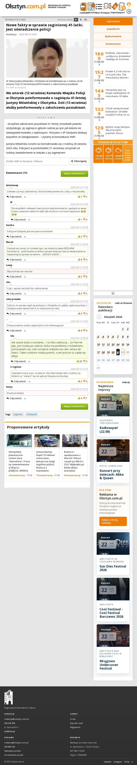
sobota (99, 157)
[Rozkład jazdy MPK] (82, 8)
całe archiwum (123, 303)
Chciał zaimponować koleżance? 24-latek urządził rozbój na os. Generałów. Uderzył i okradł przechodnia (118, 114)
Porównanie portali (13, 755)
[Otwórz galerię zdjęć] (47, 58)
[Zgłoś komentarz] (25, 197)
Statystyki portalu (12, 750)
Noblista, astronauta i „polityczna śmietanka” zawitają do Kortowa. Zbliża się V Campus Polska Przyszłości (118, 59)
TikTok (127, 762)
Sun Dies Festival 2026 (113, 568)
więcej (126, 382)
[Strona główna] (38, 7)
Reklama (9, 737)
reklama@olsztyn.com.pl (16, 742)
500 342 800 (9, 723)
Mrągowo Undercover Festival (109, 664)
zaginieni (17, 414)
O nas (72, 719)
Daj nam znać (76, 723)
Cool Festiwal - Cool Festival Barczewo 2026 (111, 613)
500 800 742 (9, 746)
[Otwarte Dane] (106, 8)
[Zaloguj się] (129, 5)
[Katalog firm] (99, 8)
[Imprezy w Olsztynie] (114, 8)
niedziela (109, 157)
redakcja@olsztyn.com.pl (16, 719)
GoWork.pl (9, 731)
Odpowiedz (16, 196)
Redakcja (11, 34)
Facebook (107, 762)
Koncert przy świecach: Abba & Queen (112, 474)
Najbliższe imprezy (105, 387)
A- (76, 19)
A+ (85, 19)
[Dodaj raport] (121, 8)
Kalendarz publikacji (105, 308)
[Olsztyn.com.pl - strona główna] (8, 697)
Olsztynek (32, 414)
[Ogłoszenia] (90, 8)
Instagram (117, 762)
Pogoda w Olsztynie (113, 142)
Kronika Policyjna (15, 19)
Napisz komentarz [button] (74, 173)
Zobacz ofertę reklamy (110, 521)
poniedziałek (119, 157)
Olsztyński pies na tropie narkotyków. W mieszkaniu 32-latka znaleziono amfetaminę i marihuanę (118, 97)
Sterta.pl (74, 742)
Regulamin (75, 727)
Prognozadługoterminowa (128, 155)
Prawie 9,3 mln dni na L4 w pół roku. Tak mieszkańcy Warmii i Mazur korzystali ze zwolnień (118, 77)
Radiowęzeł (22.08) (109, 429)
